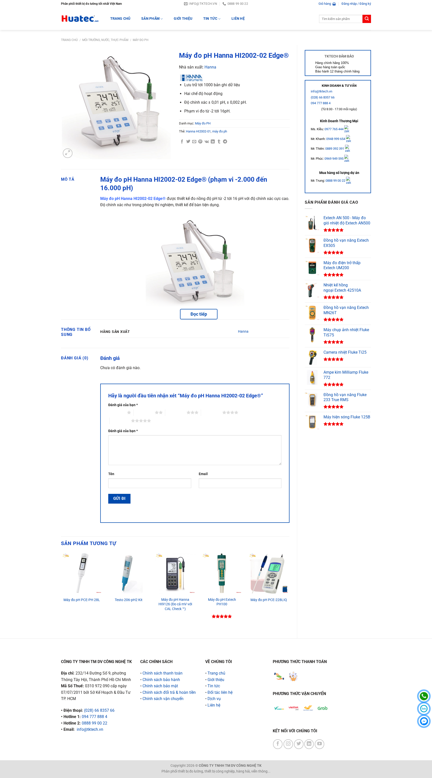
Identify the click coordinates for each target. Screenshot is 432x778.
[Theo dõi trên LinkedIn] (309, 744)
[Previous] (61, 591)
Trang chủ (69, 40)
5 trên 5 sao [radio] (120, 421)
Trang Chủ (120, 18)
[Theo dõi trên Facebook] (277, 744)
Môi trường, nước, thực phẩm (105, 40)
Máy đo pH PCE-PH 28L (82, 600)
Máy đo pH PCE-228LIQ (268, 600)
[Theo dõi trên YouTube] (319, 744)
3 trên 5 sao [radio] (175, 412)
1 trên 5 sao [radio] (116, 412)
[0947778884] (424, 696)
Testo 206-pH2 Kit (128, 600)
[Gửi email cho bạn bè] (194, 141)
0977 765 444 (334, 129)
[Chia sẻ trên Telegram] (225, 141)
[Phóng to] (67, 153)
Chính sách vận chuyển (163, 698)
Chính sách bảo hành (161, 679)
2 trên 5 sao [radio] (144, 412)
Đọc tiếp (198, 314)
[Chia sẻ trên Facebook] (182, 141)
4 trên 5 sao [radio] (211, 412)
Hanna (210, 67)
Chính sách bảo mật (160, 686)
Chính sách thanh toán (162, 673)
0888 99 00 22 (335, 180)
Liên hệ (238, 18)
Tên (111, 474)
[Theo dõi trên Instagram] (288, 744)
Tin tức (210, 18)
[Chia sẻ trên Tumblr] (219, 141)
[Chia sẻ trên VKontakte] (206, 141)
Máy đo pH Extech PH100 (222, 602)
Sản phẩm (150, 18)
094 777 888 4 (320, 103)
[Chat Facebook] (424, 721)
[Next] (289, 591)
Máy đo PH (140, 40)
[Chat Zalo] (424, 708)
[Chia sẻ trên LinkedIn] (213, 141)
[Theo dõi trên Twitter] (299, 744)
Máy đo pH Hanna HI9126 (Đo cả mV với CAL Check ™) (175, 604)
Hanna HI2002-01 (198, 131)
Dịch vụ (214, 698)
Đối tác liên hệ (220, 692)
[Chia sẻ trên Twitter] (188, 141)
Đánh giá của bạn (123, 405)
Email (203, 474)
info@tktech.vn (321, 91)
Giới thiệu (183, 18)
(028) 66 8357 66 (322, 97)
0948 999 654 (336, 139)
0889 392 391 (335, 148)
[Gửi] (366, 19)
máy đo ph (219, 131)
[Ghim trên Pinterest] (200, 141)
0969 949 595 (334, 158)
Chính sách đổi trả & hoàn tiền (169, 692)
